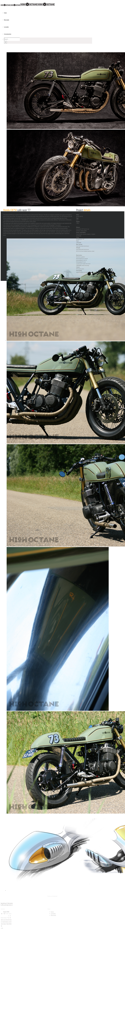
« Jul (2, 928)
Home (52, 912)
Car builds (53, 913)
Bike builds (53, 915)
